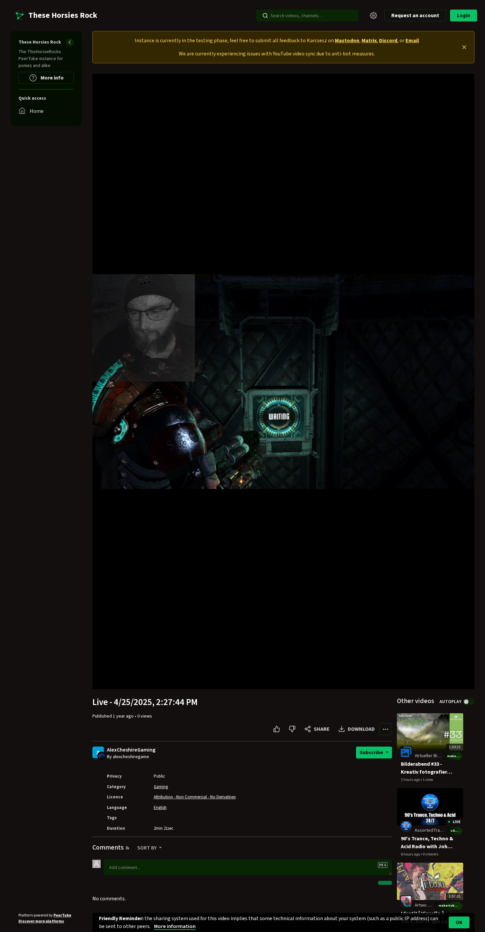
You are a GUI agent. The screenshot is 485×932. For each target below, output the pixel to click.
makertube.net (455, 756)
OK (459, 922)
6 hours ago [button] (411, 854)
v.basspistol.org (457, 830)
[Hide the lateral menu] (70, 42)
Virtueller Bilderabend (436, 756)
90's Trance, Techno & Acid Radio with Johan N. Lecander (427, 843)
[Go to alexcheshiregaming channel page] (101, 755)
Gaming (161, 787)
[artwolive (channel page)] (406, 901)
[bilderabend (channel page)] (406, 751)
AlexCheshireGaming (131, 750)
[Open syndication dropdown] (127, 848)
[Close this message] (464, 47)
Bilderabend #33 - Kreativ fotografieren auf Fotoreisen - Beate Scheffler (427, 768)
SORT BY (147, 848)
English (160, 808)
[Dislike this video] (292, 729)
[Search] (265, 15)
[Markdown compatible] (383, 865)
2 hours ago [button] (411, 780)
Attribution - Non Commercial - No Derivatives (195, 797)
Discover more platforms (41, 921)
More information (175, 926)
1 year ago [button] (124, 716)
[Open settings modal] (373, 15)
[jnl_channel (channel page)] (406, 826)
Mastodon (347, 40)
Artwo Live (425, 905)
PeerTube (62, 915)
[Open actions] (385, 729)
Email (412, 40)
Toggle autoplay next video (468, 701)
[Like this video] (276, 729)
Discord (388, 40)
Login (463, 15)
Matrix (369, 40)
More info (52, 77)
